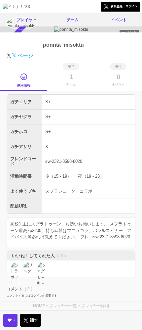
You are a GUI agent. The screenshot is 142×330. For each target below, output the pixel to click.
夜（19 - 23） (91, 176)
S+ (48, 101)
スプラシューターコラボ (68, 191)
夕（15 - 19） (58, 176)
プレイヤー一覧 (63, 306)
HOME (39, 306)
